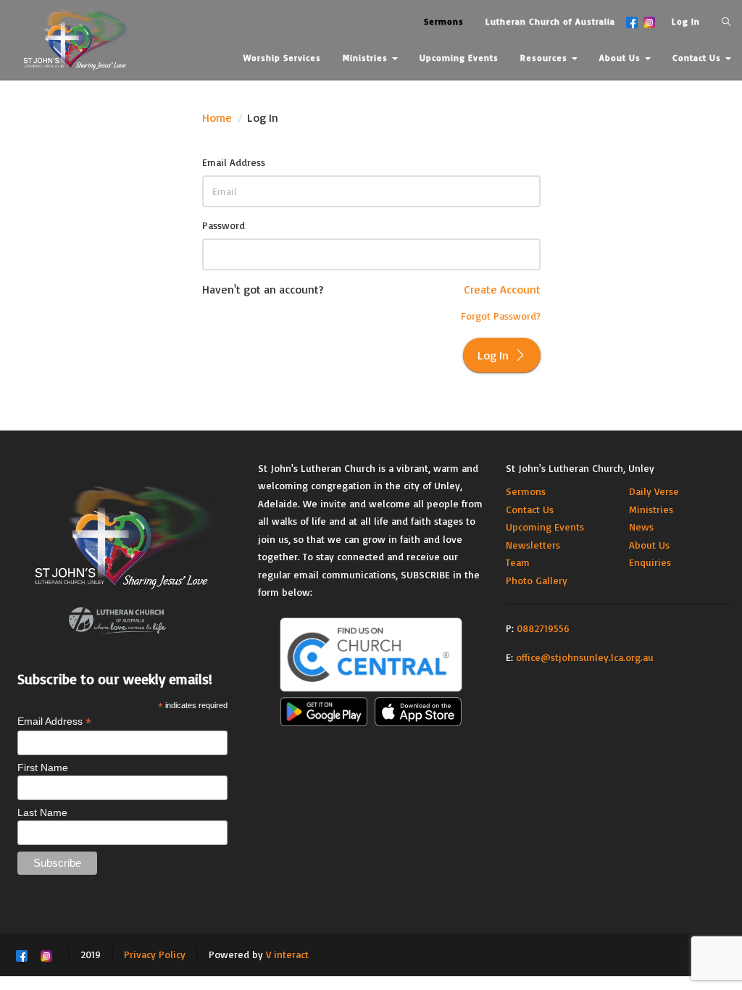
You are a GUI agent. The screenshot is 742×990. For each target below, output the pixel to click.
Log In (686, 21)
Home (217, 117)
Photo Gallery (536, 580)
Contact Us (530, 509)
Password (223, 225)
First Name (42, 767)
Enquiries (650, 562)
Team (518, 562)
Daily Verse (654, 491)
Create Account (502, 289)
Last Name (42, 812)
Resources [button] (545, 57)
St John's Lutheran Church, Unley (580, 468)
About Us (649, 544)
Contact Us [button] (698, 57)
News (641, 526)
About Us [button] (621, 57)
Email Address (233, 162)
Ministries (651, 509)
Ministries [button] (367, 57)
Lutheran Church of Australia (550, 21)
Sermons (526, 491)
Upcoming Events (545, 526)
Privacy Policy (155, 954)
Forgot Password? (501, 315)
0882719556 (543, 628)
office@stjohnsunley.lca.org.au (585, 657)
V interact (287, 954)
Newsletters (533, 544)
